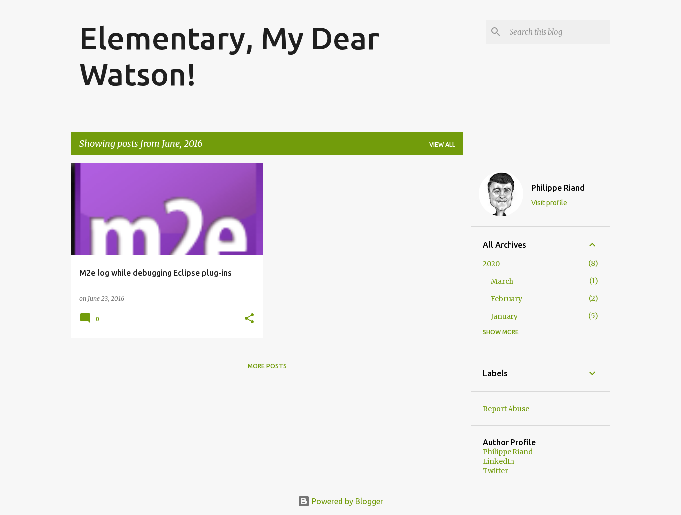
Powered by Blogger (346, 501)
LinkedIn (498, 461)
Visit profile (549, 203)
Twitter (495, 470)
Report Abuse (506, 408)
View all (442, 144)
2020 (491, 263)
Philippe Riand (558, 187)
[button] (249, 319)
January (504, 316)
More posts (267, 366)
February (506, 298)
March (502, 281)
